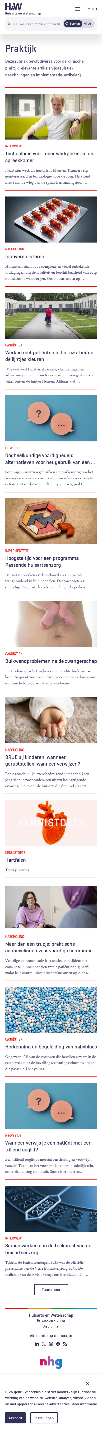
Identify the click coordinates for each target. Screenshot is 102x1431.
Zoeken (75, 23)
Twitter (44, 1344)
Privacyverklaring (51, 1320)
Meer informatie (84, 1404)
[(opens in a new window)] (51, 1362)
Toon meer (51, 1289)
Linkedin (36, 1344)
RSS (65, 1344)
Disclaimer (51, 1326)
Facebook (58, 1344)
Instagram (51, 1344)
